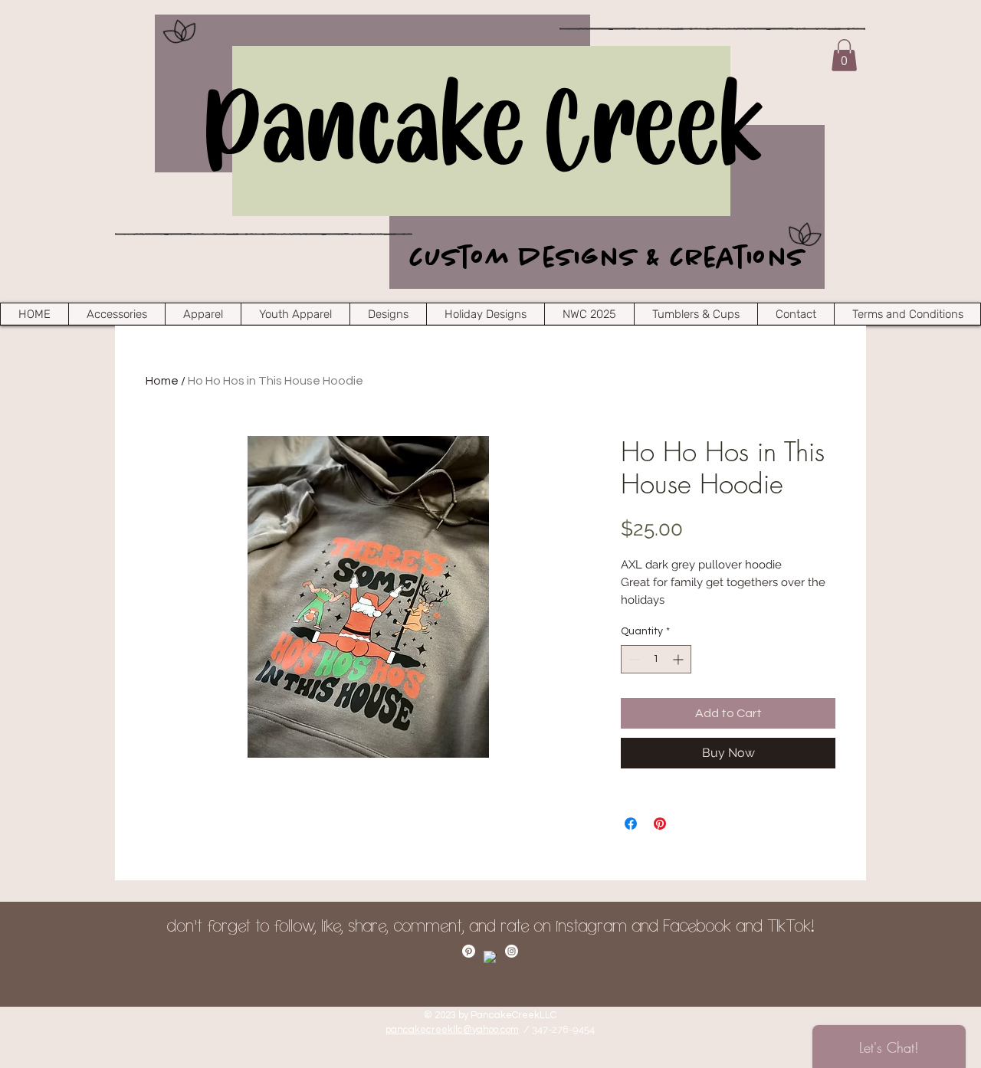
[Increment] (679, 659)
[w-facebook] (490, 957)
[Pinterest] (468, 951)
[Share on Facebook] (631, 823)
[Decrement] (632, 659)
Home (162, 381)
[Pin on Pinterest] (660, 823)
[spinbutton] (656, 659)
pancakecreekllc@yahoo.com (452, 1029)
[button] (844, 55)
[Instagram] (511, 951)
